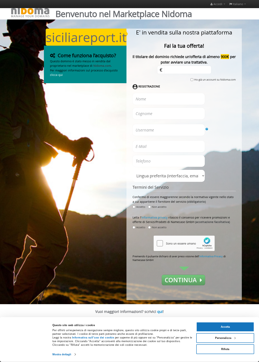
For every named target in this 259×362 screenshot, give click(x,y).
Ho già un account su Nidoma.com (215, 79)
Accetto (140, 207)
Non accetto (159, 207)
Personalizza (223, 337)
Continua (182, 280)
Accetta (225, 326)
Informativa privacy (154, 217)
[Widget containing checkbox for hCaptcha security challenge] (184, 243)
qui (160, 311)
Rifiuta (225, 348)
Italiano (238, 4)
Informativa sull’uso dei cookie (93, 337)
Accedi (218, 4)
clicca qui (56, 75)
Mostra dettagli (61, 354)
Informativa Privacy (211, 256)
